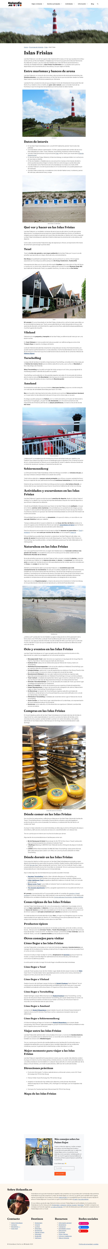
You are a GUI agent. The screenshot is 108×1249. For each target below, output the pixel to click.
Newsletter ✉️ (15, 1226)
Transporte (62, 1226)
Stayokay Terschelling (35, 876)
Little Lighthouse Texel (36, 880)
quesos (74, 1205)
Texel (80, 530)
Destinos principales (53, 4)
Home (26, 47)
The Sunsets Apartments (36, 888)
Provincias (62, 1232)
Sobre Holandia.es (16, 1223)
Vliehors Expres (29, 353)
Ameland (27, 532)
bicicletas (81, 1205)
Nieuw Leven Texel (34, 884)
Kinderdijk (38, 1236)
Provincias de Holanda (36, 47)
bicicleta (66, 955)
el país (75, 1199)
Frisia (45, 47)
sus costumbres (83, 1199)
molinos (68, 1205)
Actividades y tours (64, 1228)
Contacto (14, 1225)
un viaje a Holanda (56, 1207)
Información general (65, 1223)
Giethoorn (38, 1238)
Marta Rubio (63, 1197)
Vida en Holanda (64, 1238)
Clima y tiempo (63, 1234)
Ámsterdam (55, 1205)
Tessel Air (73, 532)
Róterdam (38, 1228)
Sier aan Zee (33, 865)
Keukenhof (38, 1230)
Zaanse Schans (39, 1232)
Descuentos (62, 1230)
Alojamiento (62, 1225)
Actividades (69, 4)
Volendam (38, 1234)
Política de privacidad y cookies (88, 1244)
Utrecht (37, 1225)
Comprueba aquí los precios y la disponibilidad (68, 897)
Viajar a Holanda (37, 4)
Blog (92, 4)
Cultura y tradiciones (65, 1236)
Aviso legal (14, 1228)
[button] (98, 4)
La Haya (37, 1226)
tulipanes (63, 1205)
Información (82, 4)
